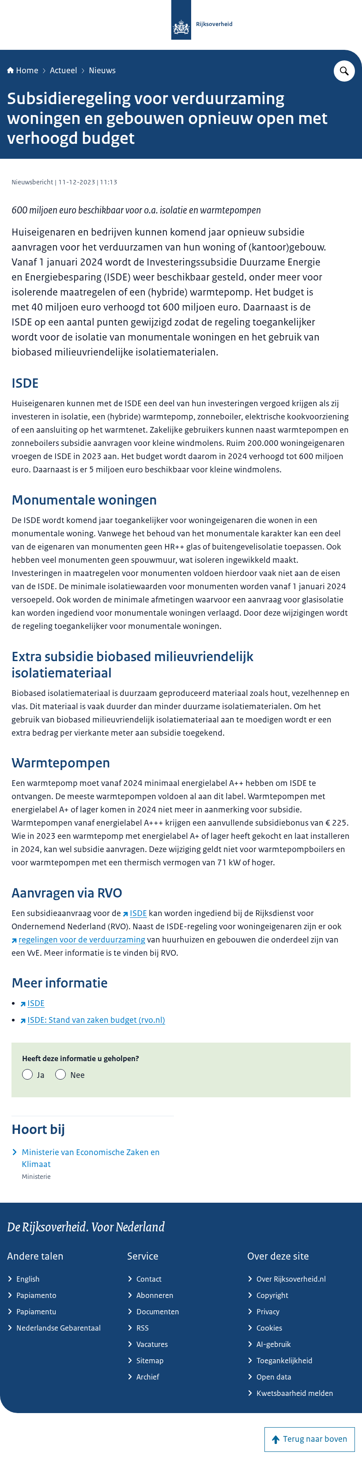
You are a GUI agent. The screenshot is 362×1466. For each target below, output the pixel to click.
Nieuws (102, 70)
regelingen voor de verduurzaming (82, 940)
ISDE (138, 913)
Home (27, 70)
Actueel (63, 70)
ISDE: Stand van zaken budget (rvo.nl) (96, 1020)
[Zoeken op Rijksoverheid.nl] (344, 71)
